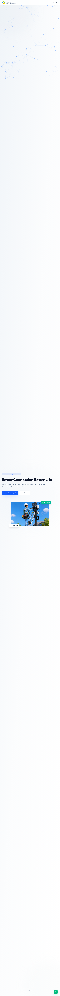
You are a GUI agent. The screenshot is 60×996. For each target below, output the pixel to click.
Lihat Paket (24, 493)
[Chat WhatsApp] (56, 992)
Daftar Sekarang (9, 493)
